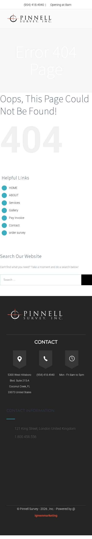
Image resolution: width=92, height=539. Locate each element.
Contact (14, 225)
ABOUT (13, 195)
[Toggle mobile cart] (76, 17)
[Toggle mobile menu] (84, 19)
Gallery (13, 210)
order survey (17, 232)
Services (14, 202)
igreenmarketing (46, 515)
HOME (13, 188)
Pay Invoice (16, 218)
